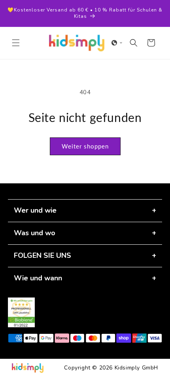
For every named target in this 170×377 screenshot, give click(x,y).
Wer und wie (35, 210)
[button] (16, 42)
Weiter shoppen (85, 146)
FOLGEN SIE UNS (42, 255)
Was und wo (34, 233)
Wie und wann (38, 278)
